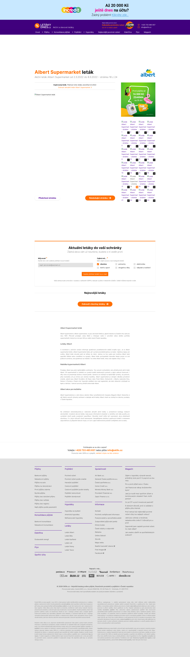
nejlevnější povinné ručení (137, 606)
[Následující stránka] (95, 142)
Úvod (37, 32)
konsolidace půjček (61, 606)
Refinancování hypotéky (74, 518)
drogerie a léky (124, 268)
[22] (134, 195)
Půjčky (47, 32)
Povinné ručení (70, 475)
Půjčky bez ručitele (42, 500)
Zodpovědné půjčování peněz (106, 521)
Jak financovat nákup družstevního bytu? (138, 489)
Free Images (99, 550)
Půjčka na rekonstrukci (43, 486)
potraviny (122, 264)
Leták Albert (69, 532)
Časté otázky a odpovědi (104, 529)
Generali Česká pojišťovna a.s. (106, 479)
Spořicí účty (40, 555)
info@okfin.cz (146, 27)
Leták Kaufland (70, 539)
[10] (134, 154)
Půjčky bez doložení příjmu (45, 497)
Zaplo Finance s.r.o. (102, 497)
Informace (99, 504)
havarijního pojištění (108, 609)
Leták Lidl (68, 543)
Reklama (98, 532)
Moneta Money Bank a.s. (104, 490)
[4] (151, 127)
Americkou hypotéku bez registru (142, 638)
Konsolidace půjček (62, 32)
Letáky (68, 526)
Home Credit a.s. (101, 486)
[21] (125, 195)
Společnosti (100, 469)
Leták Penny (69, 546)
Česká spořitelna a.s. (103, 482)
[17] (125, 181)
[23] (143, 195)
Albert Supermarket (58, 72)
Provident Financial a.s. (103, 493)
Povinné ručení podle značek (75, 479)
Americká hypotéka (72, 514)
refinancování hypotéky (125, 640)
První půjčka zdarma (42, 490)
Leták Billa (69, 536)
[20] (151, 181)
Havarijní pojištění (71, 482)
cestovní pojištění (125, 619)
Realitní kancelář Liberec (104, 546)
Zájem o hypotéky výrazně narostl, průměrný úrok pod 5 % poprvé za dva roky (139, 478)
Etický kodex (100, 525)
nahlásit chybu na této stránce (107, 453)
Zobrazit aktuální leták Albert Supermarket (74, 87)
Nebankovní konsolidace (44, 525)
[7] (143, 140)
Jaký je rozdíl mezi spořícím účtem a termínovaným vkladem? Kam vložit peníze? (139, 496)
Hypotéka (100, 628)
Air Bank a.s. (99, 475)
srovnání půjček (65, 604)
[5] (125, 140)
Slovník (97, 539)
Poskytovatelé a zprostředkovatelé (108, 518)
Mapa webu (99, 543)
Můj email (42, 258)
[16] (151, 168)
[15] (143, 168)
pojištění (37, 628)
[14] (134, 168)
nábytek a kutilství (143, 268)
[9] (125, 154)
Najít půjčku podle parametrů (46, 507)
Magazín (147, 32)
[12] (151, 154)
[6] (134, 140)
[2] (134, 127)
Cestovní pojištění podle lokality (77, 490)
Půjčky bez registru (42, 504)
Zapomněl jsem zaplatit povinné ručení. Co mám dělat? (140, 527)
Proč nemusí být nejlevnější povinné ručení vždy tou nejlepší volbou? (138, 513)
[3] (143, 127)
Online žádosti (100, 536)
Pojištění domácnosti (72, 497)
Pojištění (77, 32)
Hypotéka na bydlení (72, 511)
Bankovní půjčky (41, 475)
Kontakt (98, 511)
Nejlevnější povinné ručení (109, 32)
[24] (151, 195)
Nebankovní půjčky (42, 479)
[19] (143, 181)
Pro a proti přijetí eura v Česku (136, 484)
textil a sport (105, 268)
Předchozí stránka (47, 198)
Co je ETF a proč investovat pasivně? (139, 502)
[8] (151, 140)
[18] (134, 181)
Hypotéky (90, 32)
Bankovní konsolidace (43, 521)
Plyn (138, 32)
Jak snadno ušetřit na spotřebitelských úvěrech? (139, 533)
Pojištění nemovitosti (72, 493)
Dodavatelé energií (42, 539)
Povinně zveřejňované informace (107, 514)
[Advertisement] (95, 49)
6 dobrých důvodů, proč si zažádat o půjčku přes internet (139, 507)
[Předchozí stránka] (55, 142)
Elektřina (128, 32)
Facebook (98, 553)
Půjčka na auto (40, 482)
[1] (125, 127)
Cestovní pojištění (71, 486)
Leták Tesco (69, 550)
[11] (143, 154)
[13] (125, 168)
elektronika (140, 264)
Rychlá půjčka (40, 493)
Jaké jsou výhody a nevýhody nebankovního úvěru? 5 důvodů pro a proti (139, 520)
